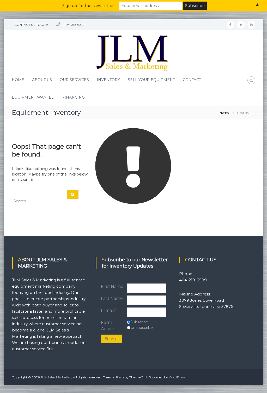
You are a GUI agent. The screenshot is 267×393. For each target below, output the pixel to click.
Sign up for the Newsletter (88, 5)
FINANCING (73, 97)
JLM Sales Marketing (56, 377)
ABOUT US (42, 79)
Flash (120, 377)
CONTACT (192, 79)
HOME (18, 79)
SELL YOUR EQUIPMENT (151, 79)
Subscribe (139, 322)
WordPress (177, 377)
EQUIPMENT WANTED (33, 97)
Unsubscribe (141, 327)
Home (224, 112)
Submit (111, 338)
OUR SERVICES (74, 79)
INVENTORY (108, 79)
